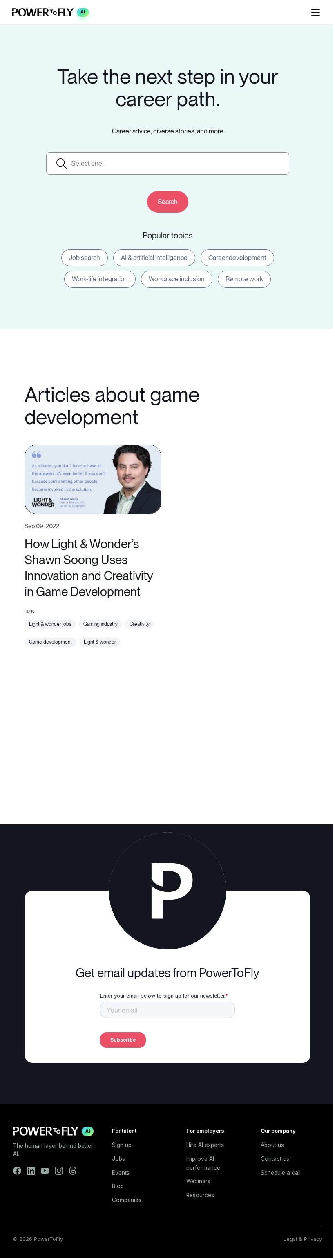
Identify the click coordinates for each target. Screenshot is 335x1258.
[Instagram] (59, 1171)
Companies (126, 1200)
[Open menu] (315, 12)
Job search (84, 258)
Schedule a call (281, 1172)
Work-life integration (100, 279)
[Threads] (73, 1171)
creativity (140, 624)
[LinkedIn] (31, 1171)
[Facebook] (17, 1171)
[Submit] (167, 202)
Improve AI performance (203, 1163)
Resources (200, 1195)
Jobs (118, 1159)
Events (121, 1172)
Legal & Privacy (303, 1239)
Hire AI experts (205, 1145)
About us (272, 1145)
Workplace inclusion (177, 279)
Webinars (198, 1181)
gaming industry (100, 624)
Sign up (122, 1145)
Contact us (275, 1159)
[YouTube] (45, 1171)
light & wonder (100, 642)
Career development (237, 258)
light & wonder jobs (50, 624)
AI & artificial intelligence (154, 258)
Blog (118, 1186)
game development (50, 642)
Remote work (244, 279)
